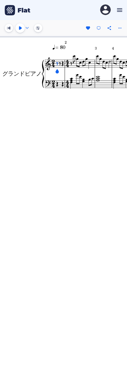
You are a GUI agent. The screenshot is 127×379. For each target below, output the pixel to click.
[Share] (109, 28)
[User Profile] (105, 10)
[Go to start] (9, 28)
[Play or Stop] (20, 28)
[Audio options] (27, 28)
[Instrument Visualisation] (38, 28)
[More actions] (120, 28)
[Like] (88, 28)
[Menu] (118, 10)
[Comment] (98, 28)
